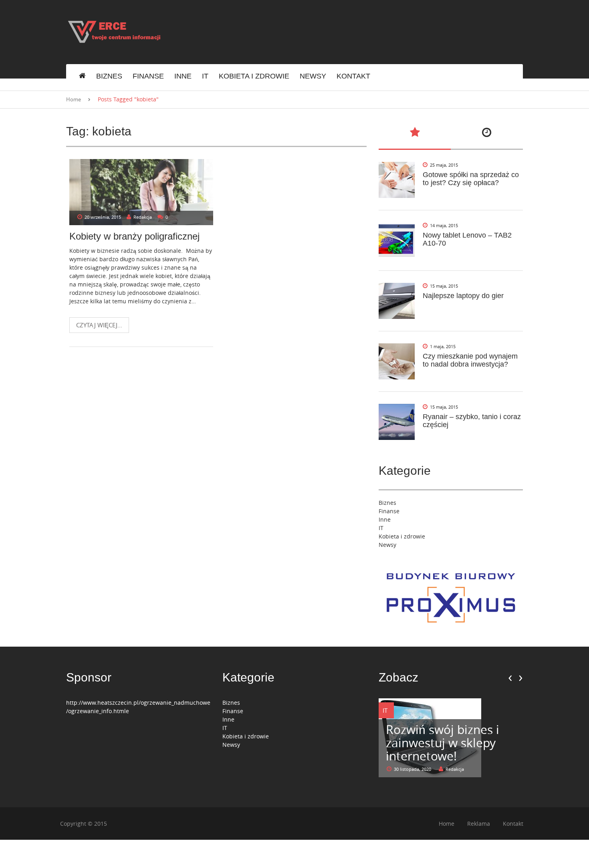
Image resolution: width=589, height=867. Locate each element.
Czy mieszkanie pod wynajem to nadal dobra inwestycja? (470, 360)
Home (73, 99)
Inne (183, 76)
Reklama (478, 823)
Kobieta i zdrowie (254, 76)
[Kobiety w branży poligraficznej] (141, 192)
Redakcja (142, 217)
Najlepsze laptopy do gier (463, 296)
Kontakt (353, 76)
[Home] (82, 76)
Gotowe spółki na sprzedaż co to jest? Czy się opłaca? (471, 179)
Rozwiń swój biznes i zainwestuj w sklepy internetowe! (442, 743)
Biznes (109, 76)
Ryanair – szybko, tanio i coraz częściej (472, 421)
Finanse (148, 76)
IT (205, 76)
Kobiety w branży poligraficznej (134, 236)
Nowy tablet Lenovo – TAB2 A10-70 (467, 239)
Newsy (313, 76)
